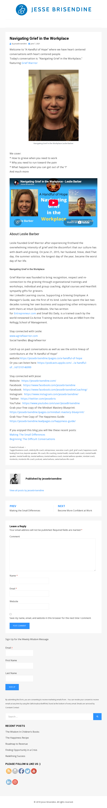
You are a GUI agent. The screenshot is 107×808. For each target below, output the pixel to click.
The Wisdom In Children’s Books (22, 731)
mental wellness (37, 456)
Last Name (11, 673)
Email (13, 588)
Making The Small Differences (27, 434)
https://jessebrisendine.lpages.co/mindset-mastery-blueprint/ (47, 412)
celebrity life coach (36, 450)
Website (14, 601)
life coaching (51, 453)
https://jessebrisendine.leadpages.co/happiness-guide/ (43, 421)
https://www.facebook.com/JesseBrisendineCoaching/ (55, 389)
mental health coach (77, 453)
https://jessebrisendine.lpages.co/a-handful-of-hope (51, 358)
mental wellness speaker (72, 456)
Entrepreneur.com (25, 313)
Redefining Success (15, 756)
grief (71, 450)
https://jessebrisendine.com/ (38, 380)
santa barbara (48, 459)
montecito (14, 459)
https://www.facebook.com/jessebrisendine (49, 385)
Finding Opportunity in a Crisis (21, 749)
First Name (11, 660)
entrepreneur (50, 450)
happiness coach (90, 450)
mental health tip (23, 456)
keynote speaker (30, 453)
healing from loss (16, 453)
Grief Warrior (30, 63)
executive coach (62, 450)
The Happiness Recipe (17, 737)
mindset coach (89, 456)
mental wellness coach (53, 456)
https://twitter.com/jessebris (38, 398)
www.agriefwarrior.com (24, 335)
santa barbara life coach (64, 459)
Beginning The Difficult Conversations (32, 439)
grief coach (78, 450)
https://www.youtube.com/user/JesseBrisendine (51, 403)
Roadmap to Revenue (16, 743)
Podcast (20, 447)
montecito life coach (27, 459)
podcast (38, 459)
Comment (15, 536)
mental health (62, 453)
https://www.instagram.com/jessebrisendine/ (51, 394)
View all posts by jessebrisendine (27, 490)
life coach (42, 453)
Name (14, 575)
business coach (22, 450)
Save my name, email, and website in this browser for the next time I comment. (50, 618)
